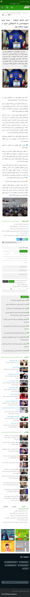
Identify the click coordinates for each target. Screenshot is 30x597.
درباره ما (27, 1)
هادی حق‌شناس (11, 565)
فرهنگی (26, 432)
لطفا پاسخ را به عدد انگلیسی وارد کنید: (20, 286)
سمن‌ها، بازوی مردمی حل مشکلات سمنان (10, 462)
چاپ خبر (5, 15)
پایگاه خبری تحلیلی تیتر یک (17, 591)
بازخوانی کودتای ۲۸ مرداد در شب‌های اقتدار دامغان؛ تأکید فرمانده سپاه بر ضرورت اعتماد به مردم (10, 471)
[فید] (1, 1)
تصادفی (5, 506)
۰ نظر (11, 15)
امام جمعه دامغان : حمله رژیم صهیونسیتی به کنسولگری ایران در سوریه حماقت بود (15, 23)
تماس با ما (22, 1)
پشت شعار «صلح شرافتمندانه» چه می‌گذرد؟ (19, 229)
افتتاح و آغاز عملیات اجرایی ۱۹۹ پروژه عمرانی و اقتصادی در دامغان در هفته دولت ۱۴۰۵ (11, 437)
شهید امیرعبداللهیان (11, 562)
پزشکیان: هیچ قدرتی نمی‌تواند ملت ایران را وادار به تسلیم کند (15, 235)
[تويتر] (18, 239)
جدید (23, 506)
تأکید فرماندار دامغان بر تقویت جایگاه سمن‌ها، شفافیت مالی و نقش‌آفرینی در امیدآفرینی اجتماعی (11, 498)
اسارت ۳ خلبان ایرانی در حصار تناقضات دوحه (19, 226)
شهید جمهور (24, 562)
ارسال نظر (12, 281)
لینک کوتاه (19, 242)
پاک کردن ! (5, 281)
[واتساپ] (26, 239)
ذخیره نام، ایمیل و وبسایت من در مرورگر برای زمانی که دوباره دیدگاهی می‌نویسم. (21, 282)
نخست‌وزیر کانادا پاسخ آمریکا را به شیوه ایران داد (15, 333)
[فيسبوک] (21, 239)
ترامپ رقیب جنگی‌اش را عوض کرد (21, 224)
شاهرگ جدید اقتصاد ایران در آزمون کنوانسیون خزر (15, 351)
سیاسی (26, 357)
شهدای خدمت (23, 565)
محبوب (14, 506)
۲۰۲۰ (26, 569)
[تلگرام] (23, 239)
